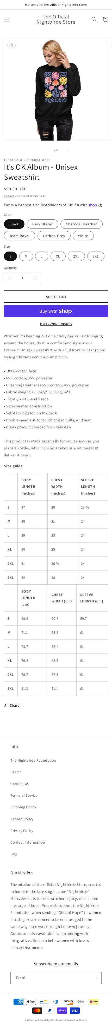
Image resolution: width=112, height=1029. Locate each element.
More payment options (56, 323)
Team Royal (19, 235)
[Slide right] (67, 150)
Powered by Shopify (76, 1019)
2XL (76, 256)
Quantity (10, 268)
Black (14, 224)
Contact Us (19, 783)
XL (58, 256)
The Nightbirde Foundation (33, 760)
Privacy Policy (21, 830)
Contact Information (27, 842)
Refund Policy (22, 819)
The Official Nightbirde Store (49, 1019)
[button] (6, 19)
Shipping (9, 196)
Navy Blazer (42, 224)
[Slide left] (44, 150)
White (83, 235)
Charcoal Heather (81, 224)
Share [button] (15, 705)
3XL (96, 256)
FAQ (13, 854)
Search (16, 772)
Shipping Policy (23, 807)
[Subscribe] (95, 978)
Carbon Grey (54, 235)
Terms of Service (24, 795)
